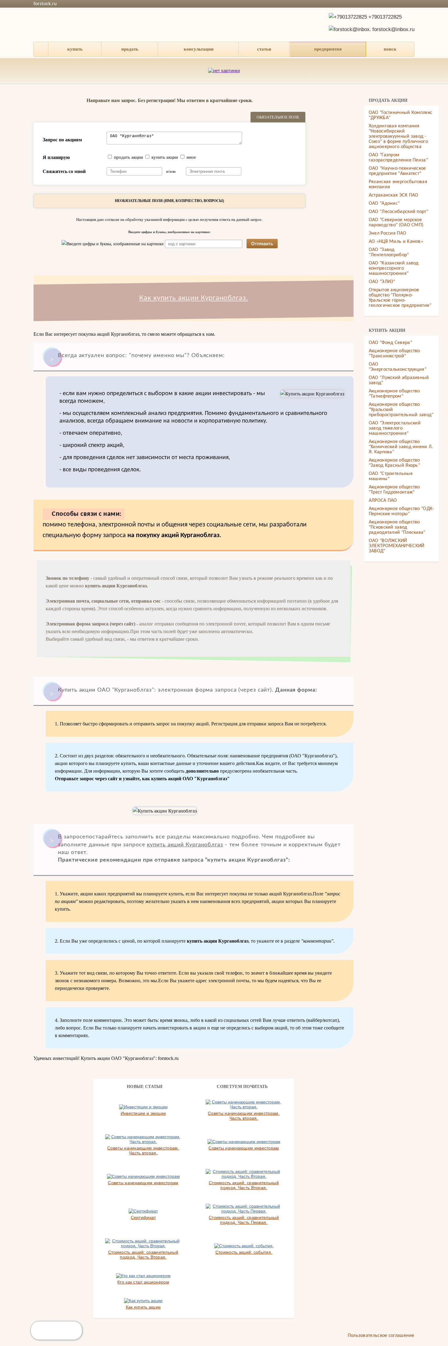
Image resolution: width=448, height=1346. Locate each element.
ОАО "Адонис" (384, 203)
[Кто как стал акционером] (143, 1275)
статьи (264, 49)
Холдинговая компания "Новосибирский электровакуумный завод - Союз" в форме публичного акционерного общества (398, 136)
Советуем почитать (242, 1086)
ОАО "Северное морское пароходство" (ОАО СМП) (396, 223)
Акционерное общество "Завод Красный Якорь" (394, 463)
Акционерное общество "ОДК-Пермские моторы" (401, 511)
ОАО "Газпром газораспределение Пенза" (398, 158)
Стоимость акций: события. (243, 1252)
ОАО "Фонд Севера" (390, 342)
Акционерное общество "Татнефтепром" (394, 394)
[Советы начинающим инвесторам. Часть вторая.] (244, 1104)
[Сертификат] (143, 1211)
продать (129, 49)
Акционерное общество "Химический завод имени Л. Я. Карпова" (401, 447)
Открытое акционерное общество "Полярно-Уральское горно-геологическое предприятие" (400, 298)
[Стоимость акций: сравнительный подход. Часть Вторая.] (244, 1174)
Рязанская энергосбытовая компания (398, 184)
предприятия (328, 49)
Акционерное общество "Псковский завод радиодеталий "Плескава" (397, 527)
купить (75, 49)
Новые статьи (145, 1086)
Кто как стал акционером (143, 1282)
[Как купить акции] (143, 1300)
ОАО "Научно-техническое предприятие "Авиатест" (397, 171)
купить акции (164, 157)
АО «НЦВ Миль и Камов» (396, 241)
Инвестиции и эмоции (143, 1113)
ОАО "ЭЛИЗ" (382, 281)
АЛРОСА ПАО (383, 500)
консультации (199, 49)
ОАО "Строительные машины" (391, 476)
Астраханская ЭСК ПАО (393, 195)
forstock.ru (45, 3)
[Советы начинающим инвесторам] (244, 1141)
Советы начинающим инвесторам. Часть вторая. (244, 1116)
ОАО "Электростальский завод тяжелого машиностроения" (395, 428)
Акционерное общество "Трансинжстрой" (394, 354)
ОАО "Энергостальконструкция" (397, 367)
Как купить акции (143, 1307)
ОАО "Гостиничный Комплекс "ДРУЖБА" (400, 115)
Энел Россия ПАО (388, 233)
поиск (390, 49)
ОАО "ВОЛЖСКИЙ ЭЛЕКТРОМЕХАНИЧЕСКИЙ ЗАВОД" (397, 546)
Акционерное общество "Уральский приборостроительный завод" (401, 409)
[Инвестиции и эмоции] (143, 1106)
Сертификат (143, 1217)
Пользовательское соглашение (381, 1335)
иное (191, 157)
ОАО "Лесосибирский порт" (398, 211)
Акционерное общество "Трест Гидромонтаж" (394, 490)
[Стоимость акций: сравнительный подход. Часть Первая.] (244, 1208)
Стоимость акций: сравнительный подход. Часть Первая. (244, 1220)
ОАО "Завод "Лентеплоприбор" (389, 252)
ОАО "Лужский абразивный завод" (399, 380)
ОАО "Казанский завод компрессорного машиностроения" (394, 268)
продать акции (128, 157)
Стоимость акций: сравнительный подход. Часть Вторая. (244, 1185)
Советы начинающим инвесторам (243, 1148)
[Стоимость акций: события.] (244, 1245)
